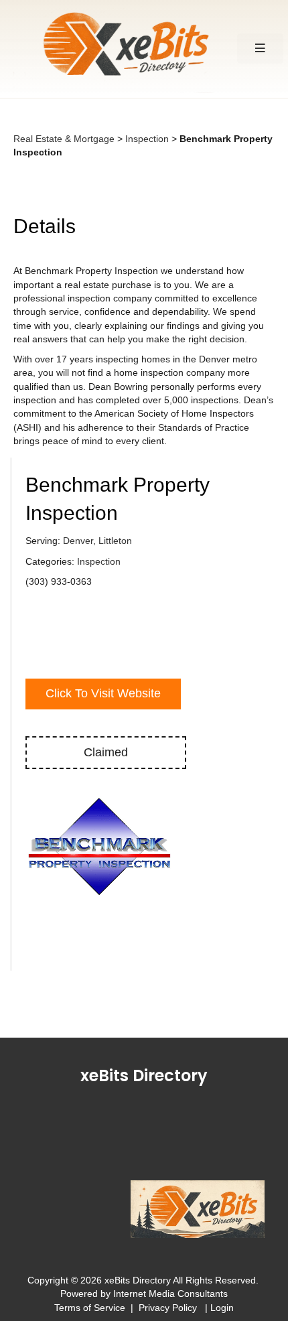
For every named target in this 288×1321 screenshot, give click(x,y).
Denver (78, 540)
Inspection (147, 138)
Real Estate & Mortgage (64, 138)
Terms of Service (89, 1307)
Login (222, 1307)
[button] (260, 48)
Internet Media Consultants (170, 1293)
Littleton (115, 540)
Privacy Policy (170, 1307)
